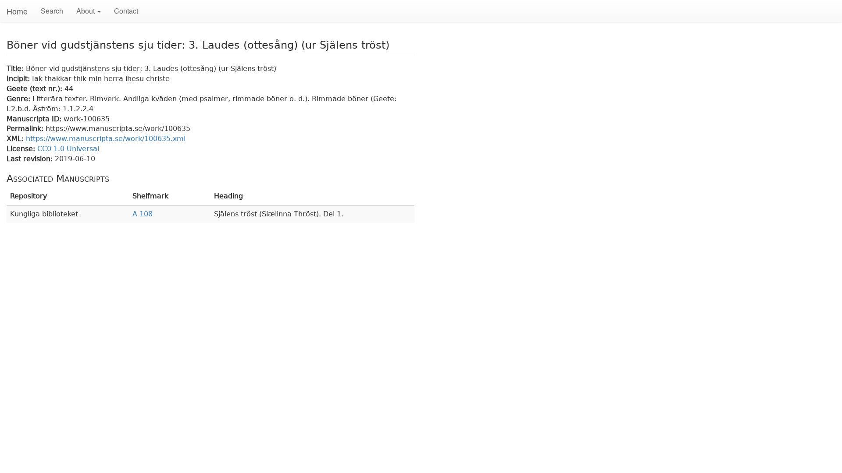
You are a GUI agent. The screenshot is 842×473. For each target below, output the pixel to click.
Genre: (19, 99)
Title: (16, 68)
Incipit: (19, 78)
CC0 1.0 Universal (68, 149)
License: (22, 149)
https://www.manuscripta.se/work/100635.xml (106, 138)
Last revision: (31, 159)
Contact (126, 11)
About (86, 11)
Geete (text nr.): (35, 89)
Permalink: (26, 128)
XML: (16, 138)
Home (17, 11)
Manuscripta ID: (35, 119)
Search (52, 11)
